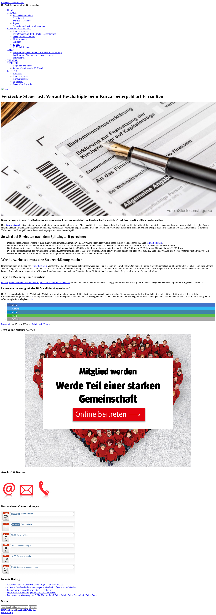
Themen (47, 324)
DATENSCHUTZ (26, 610)
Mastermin (6, 324)
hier (31, 299)
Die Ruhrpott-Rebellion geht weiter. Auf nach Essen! (31, 592)
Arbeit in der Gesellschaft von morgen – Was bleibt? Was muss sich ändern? (42, 587)
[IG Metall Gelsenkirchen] (4, 89)
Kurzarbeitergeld (13, 225)
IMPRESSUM (8, 610)
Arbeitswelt (37, 324)
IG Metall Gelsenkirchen (12, 2)
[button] (12, 305)
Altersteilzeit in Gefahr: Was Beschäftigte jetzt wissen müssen (35, 584)
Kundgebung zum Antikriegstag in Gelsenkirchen (30, 590)
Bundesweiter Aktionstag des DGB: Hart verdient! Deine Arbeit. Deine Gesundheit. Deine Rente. (52, 595)
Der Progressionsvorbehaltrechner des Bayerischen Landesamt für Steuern (35, 282)
